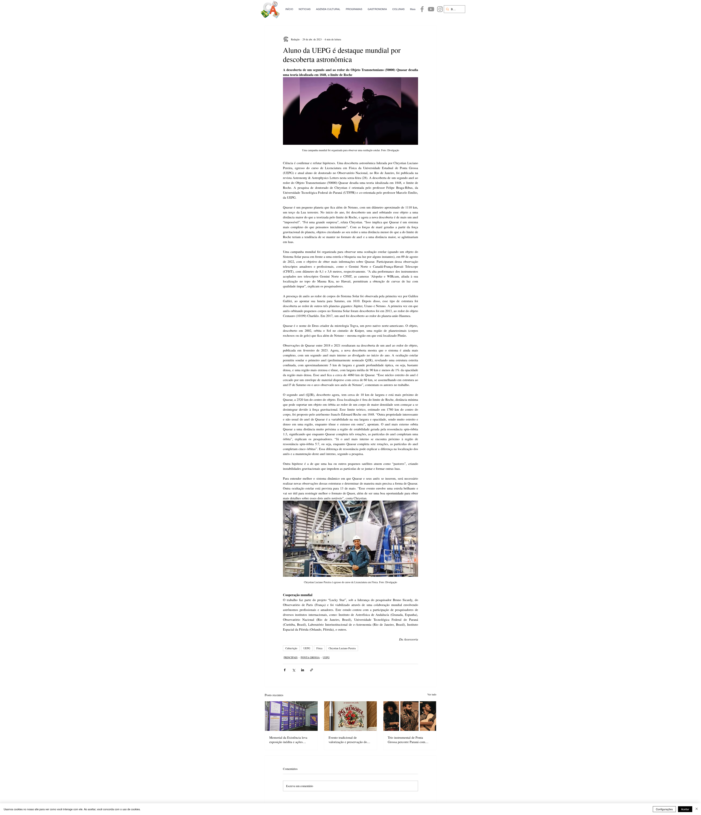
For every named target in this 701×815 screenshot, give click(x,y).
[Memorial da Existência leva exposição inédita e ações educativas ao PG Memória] (291, 716)
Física (319, 648)
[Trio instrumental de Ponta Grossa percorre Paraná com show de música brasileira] (409, 716)
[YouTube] (431, 9)
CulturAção (291, 648)
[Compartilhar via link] (311, 670)
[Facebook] (422, 9)
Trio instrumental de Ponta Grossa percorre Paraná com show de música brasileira (406, 739)
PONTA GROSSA (310, 657)
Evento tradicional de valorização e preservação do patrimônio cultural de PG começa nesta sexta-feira (348, 739)
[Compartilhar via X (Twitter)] (293, 670)
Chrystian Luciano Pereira (342, 648)
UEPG (306, 648)
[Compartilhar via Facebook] (284, 670)
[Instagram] (440, 9)
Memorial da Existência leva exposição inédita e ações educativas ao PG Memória (288, 739)
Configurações (664, 809)
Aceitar (685, 809)
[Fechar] (696, 809)
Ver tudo (431, 694)
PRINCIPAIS (291, 657)
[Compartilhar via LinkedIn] (302, 670)
